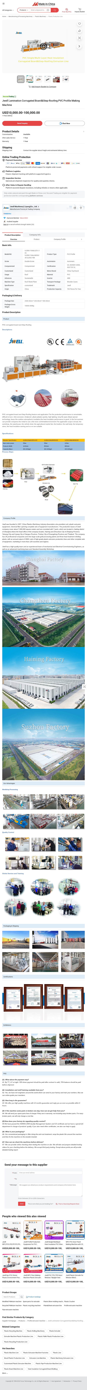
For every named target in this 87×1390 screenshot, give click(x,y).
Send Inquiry (22, 123)
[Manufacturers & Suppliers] (43, 4)
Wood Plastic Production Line (14, 1358)
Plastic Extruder (54, 1331)
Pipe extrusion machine (10, 1309)
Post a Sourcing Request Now (67, 1204)
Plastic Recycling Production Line (15, 1342)
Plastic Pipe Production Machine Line (49, 1363)
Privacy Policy (77, 1381)
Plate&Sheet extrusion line (53, 1305)
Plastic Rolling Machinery (36, 1331)
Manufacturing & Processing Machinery (20, 16)
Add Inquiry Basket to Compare (43, 86)
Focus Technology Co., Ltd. (28, 1381)
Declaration (66, 1381)
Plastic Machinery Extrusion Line (62, 1358)
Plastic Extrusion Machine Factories (35, 1353)
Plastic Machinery (40, 16)
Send (21, 1204)
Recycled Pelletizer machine (12, 1305)
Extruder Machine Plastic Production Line (18, 1336)
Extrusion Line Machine (37, 1358)
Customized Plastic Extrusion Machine (17, 1363)
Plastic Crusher (69, 1301)
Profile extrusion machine (73, 1305)
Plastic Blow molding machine (54, 1301)
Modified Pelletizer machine (11, 1301)
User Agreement (56, 1381)
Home (4, 16)
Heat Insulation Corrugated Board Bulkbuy (43, 1369)
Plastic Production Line (55, 16)
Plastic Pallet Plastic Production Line (50, 1336)
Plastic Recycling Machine (13, 1331)
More (4, 1373)
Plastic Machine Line (11, 1353)
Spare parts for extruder (31, 1301)
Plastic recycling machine (32, 1305)
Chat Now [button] (66, 123)
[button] (77, 239)
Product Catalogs (34, 1297)
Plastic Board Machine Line (13, 1369)
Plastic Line (57, 1353)
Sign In (5, 224)
